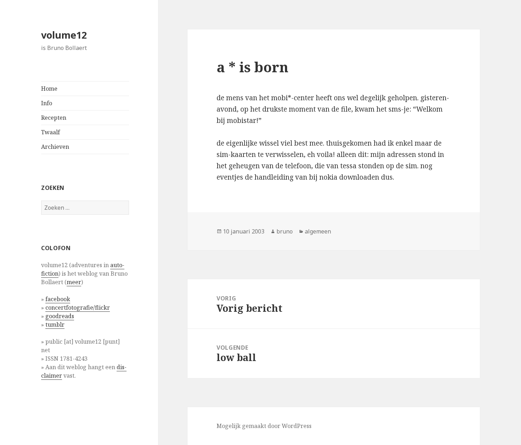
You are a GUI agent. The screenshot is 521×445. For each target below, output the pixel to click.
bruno (284, 231)
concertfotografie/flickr (77, 307)
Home (49, 88)
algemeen (318, 231)
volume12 (64, 34)
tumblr (55, 324)
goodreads (59, 316)
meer (74, 282)
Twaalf (50, 132)
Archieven (55, 147)
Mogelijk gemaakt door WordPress (264, 426)
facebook (57, 299)
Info (46, 103)
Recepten (53, 118)
